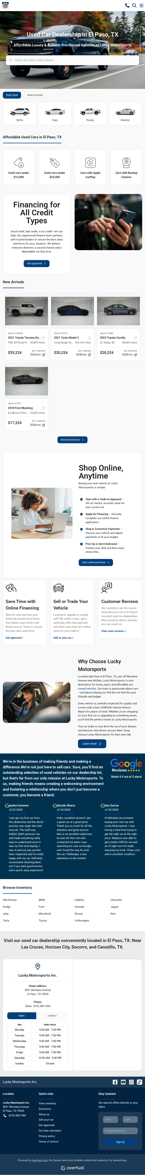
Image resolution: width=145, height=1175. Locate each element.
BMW (42, 900)
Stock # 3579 (60, 333)
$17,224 (15, 423)
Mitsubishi (45, 913)
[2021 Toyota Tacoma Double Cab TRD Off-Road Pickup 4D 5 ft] (26, 311)
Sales (22, 1015)
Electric (125, 120)
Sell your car (46, 1119)
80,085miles (129, 342)
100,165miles (83, 342)
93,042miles (37, 412)
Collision (52, 1015)
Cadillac (79, 900)
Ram (113, 913)
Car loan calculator (50, 1130)
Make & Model (35, 95)
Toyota (43, 920)
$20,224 (61, 353)
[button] (127, 5)
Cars (55, 120)
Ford (41, 906)
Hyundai (79, 906)
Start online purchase (93, 562)
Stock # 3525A (15, 333)
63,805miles (37, 342)
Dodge (6, 906)
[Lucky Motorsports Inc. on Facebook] (114, 1082)
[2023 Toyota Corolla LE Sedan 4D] (118, 311)
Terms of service (49, 1141)
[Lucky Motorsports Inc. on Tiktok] (138, 1082)
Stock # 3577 (14, 403)
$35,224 (15, 353)
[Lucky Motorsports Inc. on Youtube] (122, 1082)
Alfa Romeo (10, 900)
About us (44, 1114)
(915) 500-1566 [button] (17, 1115)
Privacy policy (47, 1136)
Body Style (12, 95)
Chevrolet (116, 900)
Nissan (79, 913)
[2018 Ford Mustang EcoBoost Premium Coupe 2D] (26, 381)
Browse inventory (70, 439)
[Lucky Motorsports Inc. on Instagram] (130, 1082)
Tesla (6, 920)
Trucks (90, 120)
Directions (45, 1109)
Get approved (34, 263)
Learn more (89, 743)
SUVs (19, 120)
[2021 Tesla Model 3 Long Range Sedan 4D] (72, 311)
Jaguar (114, 906)
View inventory (47, 1103)
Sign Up (120, 1142)
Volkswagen (82, 920)
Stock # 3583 (106, 333)
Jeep (5, 913)
